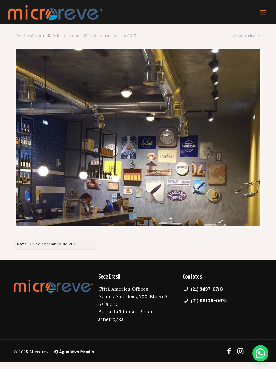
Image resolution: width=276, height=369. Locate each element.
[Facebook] (229, 351)
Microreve (63, 35)
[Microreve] (55, 12)
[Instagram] (240, 351)
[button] (260, 353)
